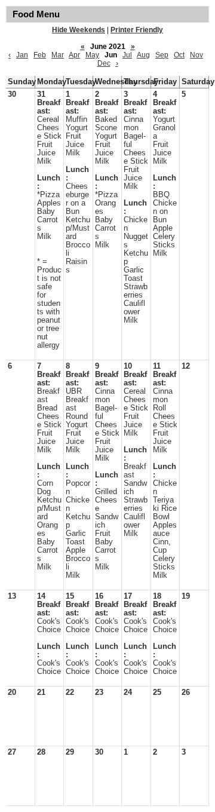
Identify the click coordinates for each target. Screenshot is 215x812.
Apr (74, 55)
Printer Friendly (136, 30)
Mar (57, 55)
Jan (22, 55)
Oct (179, 55)
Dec (103, 63)
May (92, 55)
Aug (143, 55)
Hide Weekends (78, 30)
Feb (39, 55)
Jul (127, 55)
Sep (161, 55)
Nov (196, 55)
